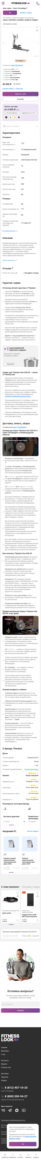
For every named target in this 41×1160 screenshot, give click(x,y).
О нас (3, 1054)
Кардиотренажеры (31, 769)
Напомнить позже (10, 24)
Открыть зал (6, 1067)
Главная (4, 1047)
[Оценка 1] (4, 936)
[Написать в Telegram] (10, 1110)
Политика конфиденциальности (13, 1120)
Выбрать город (26, 13)
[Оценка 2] (7, 936)
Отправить (20, 1010)
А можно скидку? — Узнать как (13, 88)
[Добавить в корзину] (17, 920)
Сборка (4, 1080)
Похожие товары (31, 886)
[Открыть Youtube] (24, 1110)
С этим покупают (10, 886)
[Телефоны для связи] (38, 3)
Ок (23, 1144)
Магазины (5, 1051)
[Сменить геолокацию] (3, 3)
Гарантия (4, 1077)
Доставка (5, 1073)
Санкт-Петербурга (17, 65)
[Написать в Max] (17, 1110)
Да (10, 13)
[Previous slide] (3, 43)
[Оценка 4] (13, 936)
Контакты (5, 1060)
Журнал (4, 1064)
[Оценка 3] (10, 936)
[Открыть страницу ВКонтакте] (3, 1110)
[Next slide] (37, 43)
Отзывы (8, 268)
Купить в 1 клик (20, 94)
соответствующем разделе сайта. (18, 396)
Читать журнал (32, 831)
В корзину (20, 99)
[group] (11, 872)
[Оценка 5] (16, 936)
